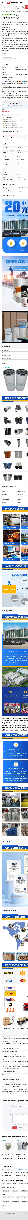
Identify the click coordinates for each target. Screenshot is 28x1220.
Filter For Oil (6, 1201)
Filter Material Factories (8, 1198)
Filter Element (6, 1190)
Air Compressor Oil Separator (9, 1172)
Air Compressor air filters (22, 1172)
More (3, 1208)
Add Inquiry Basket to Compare (10, 131)
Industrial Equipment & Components (13, 11)
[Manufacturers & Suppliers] (14, 2)
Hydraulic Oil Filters (6, 1175)
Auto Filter (15, 1190)
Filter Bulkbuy (6, 1205)
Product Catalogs (23, 1169)
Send (15, 1128)
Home (3, 11)
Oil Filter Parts (15, 1201)
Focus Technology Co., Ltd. (19, 1213)
